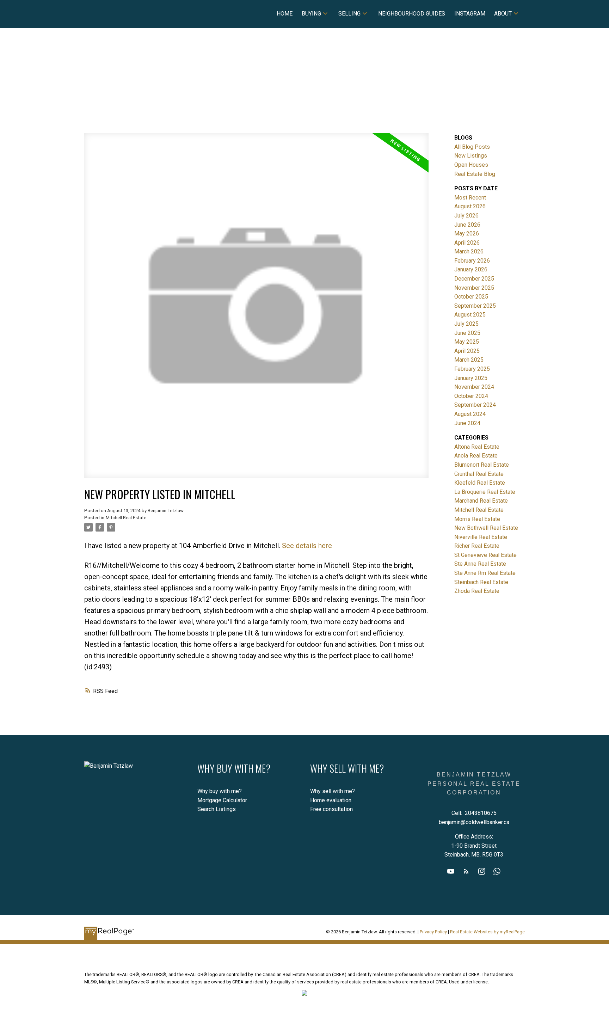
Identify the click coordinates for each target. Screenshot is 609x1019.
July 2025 (466, 323)
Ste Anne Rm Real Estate (485, 573)
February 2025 (472, 369)
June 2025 (467, 333)
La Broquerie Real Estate (484, 492)
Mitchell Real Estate (126, 517)
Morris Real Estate (477, 519)
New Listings (470, 155)
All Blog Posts (472, 146)
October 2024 (471, 396)
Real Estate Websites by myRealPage (487, 931)
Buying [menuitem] (311, 13)
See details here (307, 545)
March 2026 (469, 251)
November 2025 (474, 287)
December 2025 (474, 278)
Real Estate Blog (474, 174)
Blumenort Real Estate (481, 464)
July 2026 (466, 215)
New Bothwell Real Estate (486, 527)
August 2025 (470, 314)
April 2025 (467, 351)
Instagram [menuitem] (469, 13)
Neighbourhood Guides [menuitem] (411, 13)
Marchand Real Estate (481, 500)
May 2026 (466, 233)
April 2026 (467, 242)
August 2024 (470, 414)
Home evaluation (330, 800)
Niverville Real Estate (480, 537)
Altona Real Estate (476, 446)
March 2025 (469, 359)
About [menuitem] (503, 13)
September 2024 (475, 404)
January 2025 (470, 378)
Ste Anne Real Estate (480, 563)
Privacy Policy (433, 931)
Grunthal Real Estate (479, 474)
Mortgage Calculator (222, 800)
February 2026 (472, 260)
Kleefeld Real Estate (479, 482)
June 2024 (467, 423)
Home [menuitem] (285, 13)
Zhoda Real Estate (476, 591)
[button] (450, 871)
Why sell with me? (332, 791)
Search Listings (216, 809)
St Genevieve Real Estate (485, 555)
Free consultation (331, 809)
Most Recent (470, 197)
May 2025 (466, 341)
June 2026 (467, 224)
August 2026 (470, 206)
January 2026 (470, 269)
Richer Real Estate (476, 545)
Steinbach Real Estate (481, 582)
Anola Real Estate (476, 455)
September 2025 (475, 305)
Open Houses (471, 164)
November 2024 (474, 386)
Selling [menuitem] (349, 13)
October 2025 (471, 296)
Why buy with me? (219, 791)
